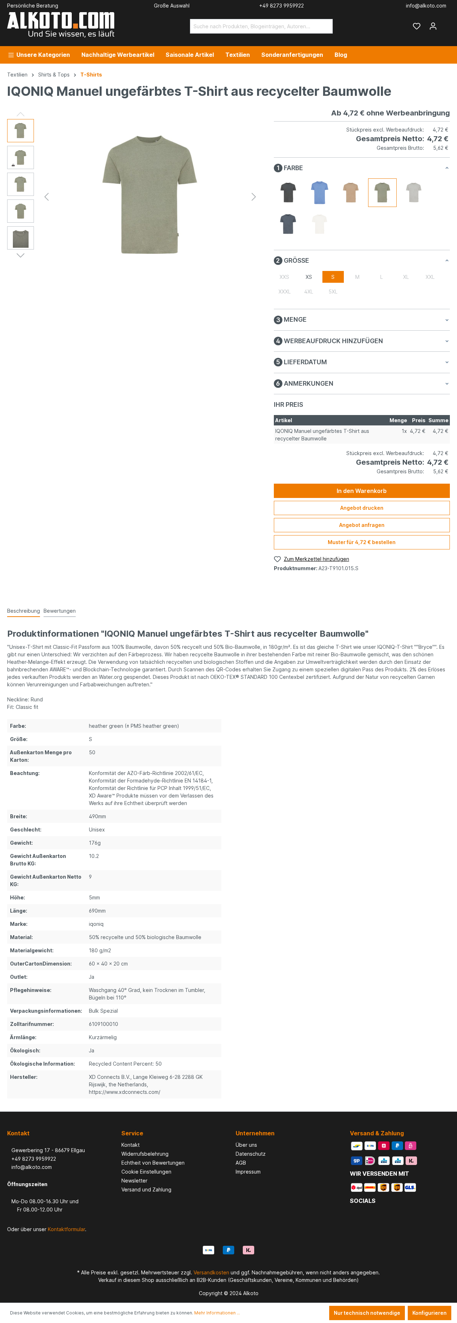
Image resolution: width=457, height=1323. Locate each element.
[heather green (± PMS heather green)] (382, 192)
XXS (284, 277)
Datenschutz (251, 1154)
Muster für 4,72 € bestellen (362, 542)
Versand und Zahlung (146, 1189)
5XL (332, 291)
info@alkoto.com (29, 1167)
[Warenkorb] (445, 23)
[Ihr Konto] (433, 26)
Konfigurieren (429, 1313)
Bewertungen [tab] (60, 611)
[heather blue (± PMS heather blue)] (319, 192)
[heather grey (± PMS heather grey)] (414, 192)
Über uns (246, 1145)
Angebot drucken (361, 508)
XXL (430, 277)
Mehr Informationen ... (217, 1312)
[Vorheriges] (46, 196)
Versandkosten (211, 1272)
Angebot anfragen (362, 525)
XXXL (284, 291)
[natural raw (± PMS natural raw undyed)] (319, 224)
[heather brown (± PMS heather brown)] (351, 192)
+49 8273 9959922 (31, 1159)
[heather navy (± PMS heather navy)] (288, 224)
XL (406, 277)
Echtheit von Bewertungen (153, 1163)
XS (309, 277)
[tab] (23, 611)
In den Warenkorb (362, 490)
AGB (241, 1163)
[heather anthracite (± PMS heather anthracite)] (288, 192)
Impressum (248, 1172)
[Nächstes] (253, 196)
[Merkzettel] (416, 26)
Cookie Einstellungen (146, 1172)
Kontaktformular (66, 1229)
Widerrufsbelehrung (145, 1154)
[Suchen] (324, 26)
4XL (308, 291)
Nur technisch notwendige (367, 1313)
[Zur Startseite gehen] (60, 25)
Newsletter (134, 1181)
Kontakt (130, 1145)
